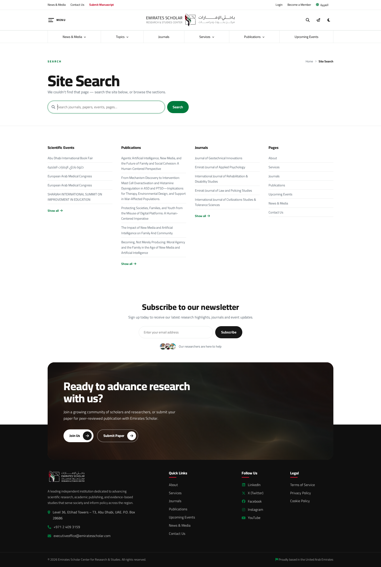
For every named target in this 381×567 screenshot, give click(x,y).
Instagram (255, 510)
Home (309, 61)
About (273, 158)
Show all (53, 210)
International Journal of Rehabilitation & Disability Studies (221, 178)
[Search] (307, 20)
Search (178, 107)
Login (279, 4)
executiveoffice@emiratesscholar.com (82, 536)
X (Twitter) (255, 493)
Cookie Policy (300, 501)
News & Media (57, 4)
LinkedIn (254, 485)
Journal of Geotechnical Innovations (218, 158)
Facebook (255, 501)
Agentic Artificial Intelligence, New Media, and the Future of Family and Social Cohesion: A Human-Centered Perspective (151, 163)
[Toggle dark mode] (328, 20)
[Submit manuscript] (318, 20)
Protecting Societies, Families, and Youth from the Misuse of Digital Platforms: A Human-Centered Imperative (152, 213)
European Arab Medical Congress (70, 176)
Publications (252, 37)
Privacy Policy (300, 493)
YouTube (254, 518)
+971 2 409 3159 (67, 527)
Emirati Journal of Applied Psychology (220, 167)
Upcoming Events (306, 37)
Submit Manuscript (101, 4)
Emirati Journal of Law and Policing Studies (223, 190)
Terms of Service (302, 484)
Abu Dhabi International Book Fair (70, 158)
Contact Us (77, 4)
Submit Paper (113, 435)
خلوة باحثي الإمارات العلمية (66, 167)
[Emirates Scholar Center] (190, 20)
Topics (120, 37)
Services (205, 37)
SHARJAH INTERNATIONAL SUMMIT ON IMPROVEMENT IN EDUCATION (75, 196)
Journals (163, 37)
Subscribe (228, 332)
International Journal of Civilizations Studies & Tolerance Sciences (225, 202)
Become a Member (299, 4)
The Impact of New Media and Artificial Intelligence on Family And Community (147, 230)
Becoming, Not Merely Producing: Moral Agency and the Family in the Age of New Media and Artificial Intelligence (153, 247)
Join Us (74, 435)
